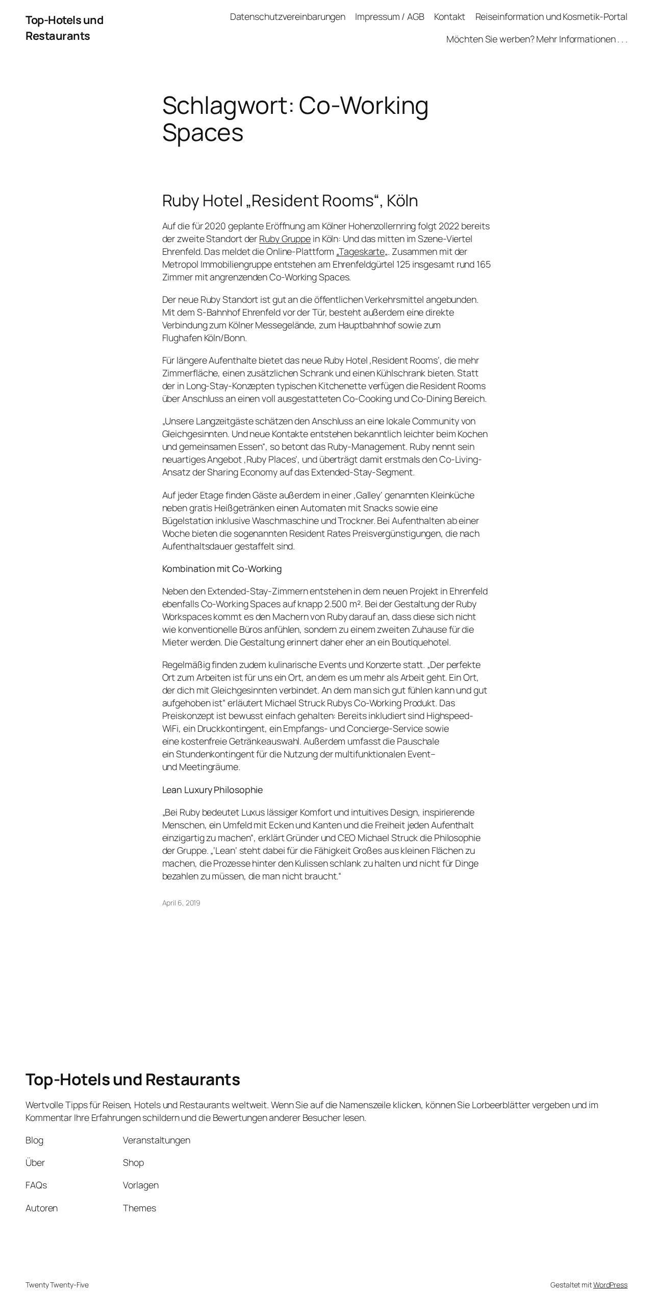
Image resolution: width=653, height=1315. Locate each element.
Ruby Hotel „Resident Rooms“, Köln (290, 201)
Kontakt (449, 16)
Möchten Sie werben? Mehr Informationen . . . (536, 39)
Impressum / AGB (389, 16)
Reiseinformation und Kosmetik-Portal (551, 16)
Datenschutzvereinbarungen (288, 16)
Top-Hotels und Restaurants (64, 27)
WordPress (610, 1284)
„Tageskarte (360, 251)
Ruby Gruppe (285, 238)
